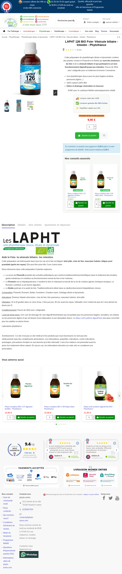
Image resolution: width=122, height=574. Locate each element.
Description (8, 225)
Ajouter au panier (89, 135)
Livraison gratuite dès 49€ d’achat (93, 103)
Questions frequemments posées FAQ (9, 550)
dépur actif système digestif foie (89, 318)
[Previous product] (118, 37)
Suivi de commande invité (8, 500)
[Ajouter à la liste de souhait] (104, 135)
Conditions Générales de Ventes (9, 525)
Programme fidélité (8, 541)
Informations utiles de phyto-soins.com (8, 563)
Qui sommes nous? (8, 516)
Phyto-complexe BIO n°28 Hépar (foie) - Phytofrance (104, 194)
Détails (22, 225)
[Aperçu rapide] (80, 192)
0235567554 (27, 509)
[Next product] (119, 37)
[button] (14, 31)
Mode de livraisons (7, 534)
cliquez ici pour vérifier (91, 494)
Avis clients (35, 225)
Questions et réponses (57, 225)
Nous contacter (7, 509)
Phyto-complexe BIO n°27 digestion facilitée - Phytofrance (77, 195)
